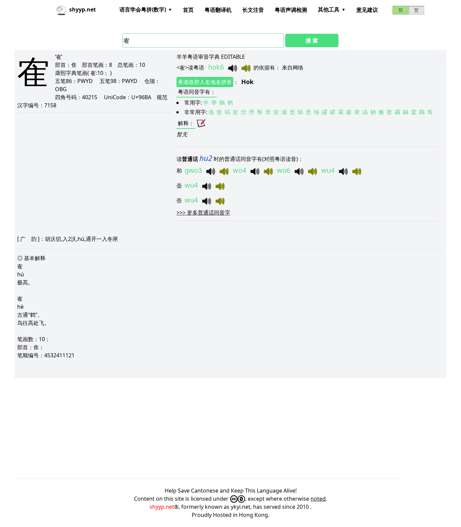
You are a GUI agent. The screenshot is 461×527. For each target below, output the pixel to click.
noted (318, 498)
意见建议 (367, 9)
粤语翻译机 (218, 9)
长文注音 (253, 9)
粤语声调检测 (291, 9)
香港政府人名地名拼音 (205, 82)
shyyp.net (162, 506)
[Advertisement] (217, 428)
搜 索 (312, 40)
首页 (188, 9)
